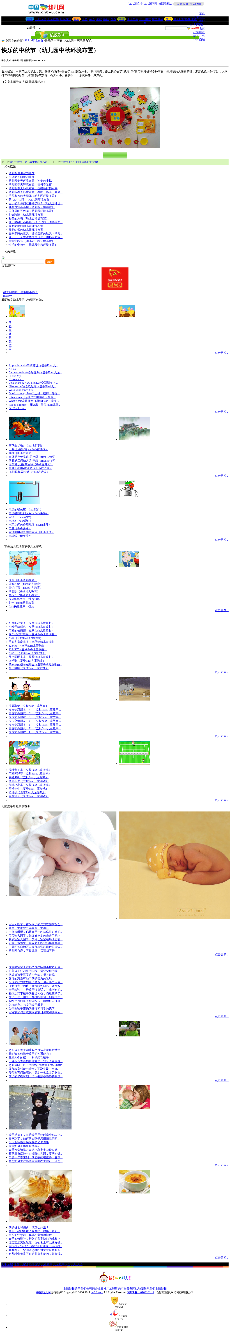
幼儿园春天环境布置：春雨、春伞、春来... (36, 192)
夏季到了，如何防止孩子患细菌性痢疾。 (34, 1138)
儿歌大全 (41, 19)
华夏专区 (199, 17)
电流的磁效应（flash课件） (26, 509)
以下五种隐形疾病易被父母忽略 (29, 1142)
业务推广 (103, 1288)
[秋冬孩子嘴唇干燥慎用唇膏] (62, 894)
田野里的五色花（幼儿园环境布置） (32, 210)
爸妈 (76, 19)
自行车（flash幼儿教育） (24, 595)
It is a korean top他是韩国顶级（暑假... (32, 397)
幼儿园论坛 (135, 3)
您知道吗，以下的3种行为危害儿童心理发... (36, 1065)
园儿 (122, 19)
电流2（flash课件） (21, 520)
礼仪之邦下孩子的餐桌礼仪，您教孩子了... (36, 993)
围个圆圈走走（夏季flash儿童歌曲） (31, 656)
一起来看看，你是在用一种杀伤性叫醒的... (36, 931)
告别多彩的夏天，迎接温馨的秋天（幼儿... (36, 233)
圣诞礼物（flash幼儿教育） (26, 583)
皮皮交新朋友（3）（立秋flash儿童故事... (35, 724)
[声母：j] (17, 316)
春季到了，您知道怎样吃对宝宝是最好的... (36, 1250)
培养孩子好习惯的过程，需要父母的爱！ (34, 970)
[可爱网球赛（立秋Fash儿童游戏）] (134, 763)
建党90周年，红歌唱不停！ (20, 292)
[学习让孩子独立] (129, 1035)
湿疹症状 (34, 1264)
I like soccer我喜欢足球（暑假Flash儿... (32, 386)
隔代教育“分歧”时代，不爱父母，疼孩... (34, 1068)
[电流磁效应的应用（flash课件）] (24, 503)
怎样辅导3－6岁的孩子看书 (26, 1004)
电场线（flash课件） (21, 535)
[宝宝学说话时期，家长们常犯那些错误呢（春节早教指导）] (24, 1043)
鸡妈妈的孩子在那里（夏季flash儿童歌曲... (35, 664)
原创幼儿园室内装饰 (21, 177)
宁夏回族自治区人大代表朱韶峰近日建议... (36, 946)
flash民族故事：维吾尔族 (24, 598)
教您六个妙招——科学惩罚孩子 (29, 1057)
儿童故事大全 (61, 1264)
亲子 (92, 19)
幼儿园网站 (150, 3)
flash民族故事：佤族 (21, 606)
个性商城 (199, 39)
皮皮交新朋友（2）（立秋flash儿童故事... (35, 728)
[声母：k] (127, 316)
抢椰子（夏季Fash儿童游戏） (27, 792)
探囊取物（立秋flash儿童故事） (29, 705)
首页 (202, 13)
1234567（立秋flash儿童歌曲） (28, 645)
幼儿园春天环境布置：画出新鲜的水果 (33, 188)
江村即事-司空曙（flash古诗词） (29, 471)
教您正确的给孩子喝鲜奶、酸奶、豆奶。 (34, 1231)
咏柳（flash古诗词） (21, 453)
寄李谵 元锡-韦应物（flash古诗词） (31, 464)
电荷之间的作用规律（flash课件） (30, 524)
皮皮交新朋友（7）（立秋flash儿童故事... (35, 709)
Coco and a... (16, 379)
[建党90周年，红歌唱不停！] (115, 288)
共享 (30, 19)
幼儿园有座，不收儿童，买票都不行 (32, 950)
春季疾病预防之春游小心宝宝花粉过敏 (33, 1149)
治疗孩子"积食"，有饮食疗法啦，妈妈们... (35, 1246)
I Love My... (16, 376)
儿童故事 (53, 19)
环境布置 (132, 19)
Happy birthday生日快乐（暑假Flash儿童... (35, 404)
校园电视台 (165, 3)
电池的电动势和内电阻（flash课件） (31, 532)
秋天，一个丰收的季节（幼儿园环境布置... (36, 237)
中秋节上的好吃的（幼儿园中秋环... (81, 162)
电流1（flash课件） (21, 517)
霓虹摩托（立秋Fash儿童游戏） (29, 777)
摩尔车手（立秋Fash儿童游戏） (29, 781)
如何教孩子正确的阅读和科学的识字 (32, 1008)
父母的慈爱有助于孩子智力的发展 (30, 978)
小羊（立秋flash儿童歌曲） (26, 638)
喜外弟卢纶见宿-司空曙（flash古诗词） (33, 456)
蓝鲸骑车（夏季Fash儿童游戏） (29, 796)
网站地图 (138, 1288)
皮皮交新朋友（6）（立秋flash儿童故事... (35, 713)
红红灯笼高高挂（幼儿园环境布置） (32, 207)
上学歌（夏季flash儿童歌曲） (27, 660)
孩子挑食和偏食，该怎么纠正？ (29, 1227)
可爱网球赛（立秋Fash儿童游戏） (30, 773)
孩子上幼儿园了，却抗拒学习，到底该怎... (36, 997)
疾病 (106, 19)
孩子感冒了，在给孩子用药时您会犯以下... (36, 1134)
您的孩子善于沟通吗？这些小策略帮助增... (36, 1049)
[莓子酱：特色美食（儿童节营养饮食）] (40, 1221)
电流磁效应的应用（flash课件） (29, 513)
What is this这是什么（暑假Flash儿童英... (34, 400)
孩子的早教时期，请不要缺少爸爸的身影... (36, 1076)
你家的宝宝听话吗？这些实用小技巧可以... (36, 967)
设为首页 (182, 4)
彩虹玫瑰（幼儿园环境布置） (27, 214)
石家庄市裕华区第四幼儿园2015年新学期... (36, 943)
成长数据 (179, 19)
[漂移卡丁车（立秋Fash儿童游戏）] (24, 763)
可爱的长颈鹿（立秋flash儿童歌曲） (31, 630)
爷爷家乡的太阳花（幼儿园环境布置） (33, 195)
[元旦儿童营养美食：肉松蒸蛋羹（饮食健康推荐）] (134, 1192)
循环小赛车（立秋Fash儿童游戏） (30, 784)
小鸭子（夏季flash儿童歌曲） (27, 653)
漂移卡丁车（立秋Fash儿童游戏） (30, 769)
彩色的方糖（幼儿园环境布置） (29, 218)
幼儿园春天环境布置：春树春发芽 (30, 184)
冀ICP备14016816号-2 (140, 1292)
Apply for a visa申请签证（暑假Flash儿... (33, 365)
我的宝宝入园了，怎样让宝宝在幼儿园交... (36, 939)
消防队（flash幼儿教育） (24, 591)
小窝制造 (199, 32)
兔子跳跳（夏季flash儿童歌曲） (29, 668)
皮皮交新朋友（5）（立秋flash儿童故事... (35, 717)
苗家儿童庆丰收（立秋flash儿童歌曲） (33, 641)
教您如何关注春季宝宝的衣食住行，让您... (36, 1161)
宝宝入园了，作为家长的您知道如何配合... (36, 924)
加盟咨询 (115, 1288)
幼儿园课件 (197, 24)
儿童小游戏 (21, 1264)
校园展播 (157, 19)
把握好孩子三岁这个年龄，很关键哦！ (33, 974)
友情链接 (69, 1288)
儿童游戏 (65, 19)
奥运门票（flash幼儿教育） (26, 587)
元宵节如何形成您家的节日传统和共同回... (36, 1012)
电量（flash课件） (20, 528)
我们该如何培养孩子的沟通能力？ (30, 1053)
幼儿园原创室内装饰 (21, 173)
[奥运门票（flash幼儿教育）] (129, 566)
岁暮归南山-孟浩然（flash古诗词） (30, 468)
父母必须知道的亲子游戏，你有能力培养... (36, 982)
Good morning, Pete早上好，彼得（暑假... (34, 393)
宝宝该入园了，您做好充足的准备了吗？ (34, 935)
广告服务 (126, 1288)
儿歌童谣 (7, 1264)
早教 (99, 19)
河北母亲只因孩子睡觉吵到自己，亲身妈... (36, 986)
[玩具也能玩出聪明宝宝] (134, 1107)
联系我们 (149, 1288)
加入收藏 (195, 4)
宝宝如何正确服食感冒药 (24, 1146)
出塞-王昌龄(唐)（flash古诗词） (28, 449)
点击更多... (222, 352)
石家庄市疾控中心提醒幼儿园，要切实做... (36, 1153)
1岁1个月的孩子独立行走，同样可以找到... (36, 1001)
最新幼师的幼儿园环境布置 (26, 225)
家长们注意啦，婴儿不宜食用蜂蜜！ (32, 1234)
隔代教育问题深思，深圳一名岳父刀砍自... (36, 1072)
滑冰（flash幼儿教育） (23, 580)
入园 (85, 19)
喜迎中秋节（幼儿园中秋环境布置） (32, 241)
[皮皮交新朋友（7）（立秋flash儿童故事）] (134, 699)
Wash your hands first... (22, 389)
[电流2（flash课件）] (129, 495)
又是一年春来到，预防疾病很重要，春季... (36, 1157)
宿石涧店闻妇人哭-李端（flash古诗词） (33, 460)
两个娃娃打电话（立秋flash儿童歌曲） (33, 634)
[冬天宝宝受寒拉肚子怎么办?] (40, 1128)
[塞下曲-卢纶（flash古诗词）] (24, 439)
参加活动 (190, 19)
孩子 (168, 19)
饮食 (113, 19)
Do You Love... (17, 408)
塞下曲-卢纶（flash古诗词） (26, 445)
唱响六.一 (9, 296)
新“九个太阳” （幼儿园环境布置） (30, 199)
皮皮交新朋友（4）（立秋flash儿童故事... (35, 720)
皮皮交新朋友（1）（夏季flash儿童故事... (35, 732)
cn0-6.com (97, 1292)
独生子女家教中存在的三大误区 (29, 928)
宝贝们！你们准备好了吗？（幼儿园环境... (36, 203)
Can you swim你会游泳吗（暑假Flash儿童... (35, 372)
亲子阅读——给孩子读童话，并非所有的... (36, 989)
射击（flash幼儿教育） (23, 602)
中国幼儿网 (43, 1292)
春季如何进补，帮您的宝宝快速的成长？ (34, 1238)
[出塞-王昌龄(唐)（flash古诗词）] (134, 439)
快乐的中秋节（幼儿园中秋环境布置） (33, 244)
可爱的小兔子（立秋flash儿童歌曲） (31, 623)
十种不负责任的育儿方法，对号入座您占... (36, 1061)
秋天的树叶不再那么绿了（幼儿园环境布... (36, 222)
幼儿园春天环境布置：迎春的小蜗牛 (32, 180)
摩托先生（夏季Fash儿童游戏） (29, 788)
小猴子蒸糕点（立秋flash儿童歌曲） (31, 626)
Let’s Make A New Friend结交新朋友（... (33, 382)
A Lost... (14, 369)
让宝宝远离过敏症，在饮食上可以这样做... (36, 1242)
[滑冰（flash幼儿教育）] (24, 573)
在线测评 (199, 20)
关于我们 (80, 1288)
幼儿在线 (199, 35)
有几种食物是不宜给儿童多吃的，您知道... (36, 1253)
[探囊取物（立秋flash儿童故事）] (24, 699)
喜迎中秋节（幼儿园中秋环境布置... (30, 162)
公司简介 (92, 1288)
